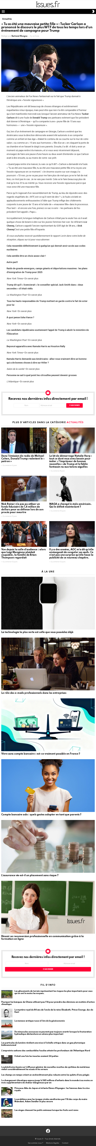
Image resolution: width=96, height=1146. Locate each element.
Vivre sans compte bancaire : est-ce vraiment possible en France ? (40, 754)
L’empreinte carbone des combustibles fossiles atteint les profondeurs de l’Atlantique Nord (45, 1051)
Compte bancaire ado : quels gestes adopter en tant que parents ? (41, 814)
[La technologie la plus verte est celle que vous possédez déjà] (48, 603)
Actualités (75, 422)
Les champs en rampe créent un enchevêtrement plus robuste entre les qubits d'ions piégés (45, 1075)
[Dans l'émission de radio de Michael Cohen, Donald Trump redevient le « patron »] (24, 440)
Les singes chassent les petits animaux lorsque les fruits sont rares (46, 1110)
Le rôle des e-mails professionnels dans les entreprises (33, 693)
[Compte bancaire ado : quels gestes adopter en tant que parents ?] (48, 785)
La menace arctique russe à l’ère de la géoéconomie (39, 1021)
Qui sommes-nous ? (35, 1143)
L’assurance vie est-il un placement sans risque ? (29, 875)
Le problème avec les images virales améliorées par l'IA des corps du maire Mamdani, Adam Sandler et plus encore (50, 1100)
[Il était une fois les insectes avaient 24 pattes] (6, 1059)
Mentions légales (52, 1143)
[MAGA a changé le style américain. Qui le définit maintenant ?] (72, 489)
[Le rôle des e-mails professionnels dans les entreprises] (48, 664)
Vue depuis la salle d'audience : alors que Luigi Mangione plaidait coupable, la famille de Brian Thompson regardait (23, 553)
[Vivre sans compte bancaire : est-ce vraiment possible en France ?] (48, 724)
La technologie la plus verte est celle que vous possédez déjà (37, 632)
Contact (65, 1143)
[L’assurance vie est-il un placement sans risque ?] (48, 846)
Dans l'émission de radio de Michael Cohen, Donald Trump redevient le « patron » (23, 459)
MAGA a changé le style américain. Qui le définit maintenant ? (70, 505)
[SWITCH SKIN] (93, 11)
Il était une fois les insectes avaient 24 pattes (36, 1056)
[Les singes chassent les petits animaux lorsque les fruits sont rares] (6, 1113)
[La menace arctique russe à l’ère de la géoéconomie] (6, 1024)
